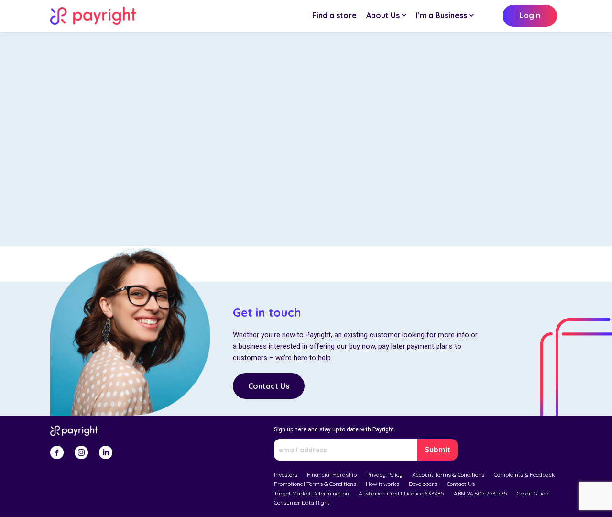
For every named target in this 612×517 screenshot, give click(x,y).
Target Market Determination (311, 493)
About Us (383, 15)
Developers (423, 483)
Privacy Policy (384, 474)
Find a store (334, 15)
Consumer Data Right (301, 502)
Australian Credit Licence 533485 (401, 493)
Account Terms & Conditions (448, 474)
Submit (437, 449)
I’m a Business (441, 15)
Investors (285, 474)
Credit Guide (532, 493)
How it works (382, 483)
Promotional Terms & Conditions (315, 483)
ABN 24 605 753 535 (480, 493)
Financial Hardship (332, 474)
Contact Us (268, 386)
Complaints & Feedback (524, 474)
